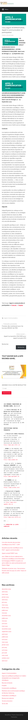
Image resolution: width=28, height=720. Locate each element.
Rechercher (5, 344)
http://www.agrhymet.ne (11, 476)
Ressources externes (8, 698)
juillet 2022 (5, 610)
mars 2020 (5, 642)
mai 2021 (4, 621)
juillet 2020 (5, 637)
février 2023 (5, 607)
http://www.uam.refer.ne (12, 445)
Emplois (4, 685)
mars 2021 (5, 626)
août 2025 (5, 591)
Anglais (21, 305)
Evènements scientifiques (9, 688)
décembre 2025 (6, 589)
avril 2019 (4, 650)
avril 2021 (4, 623)
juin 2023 (4, 602)
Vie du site (5, 703)
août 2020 (5, 634)
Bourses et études (7, 683)
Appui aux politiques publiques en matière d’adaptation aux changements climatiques (14, 678)
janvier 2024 (5, 597)
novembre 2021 (6, 615)
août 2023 (5, 599)
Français (14, 305)
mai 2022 (4, 613)
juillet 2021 (5, 618)
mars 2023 (5, 605)
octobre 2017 (5, 658)
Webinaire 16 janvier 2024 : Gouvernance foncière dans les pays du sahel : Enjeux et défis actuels (14, 571)
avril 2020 (4, 639)
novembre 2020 (6, 629)
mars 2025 (5, 594)
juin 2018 (4, 653)
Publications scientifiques (9, 695)
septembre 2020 (6, 631)
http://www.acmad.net (11, 459)
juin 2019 (4, 647)
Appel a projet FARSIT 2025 (10, 553)
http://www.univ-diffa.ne (12, 517)
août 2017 (4, 660)
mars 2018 (5, 655)
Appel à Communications (11, 318)
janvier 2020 (5, 644)
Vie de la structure (7, 701)
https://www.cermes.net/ (12, 487)
